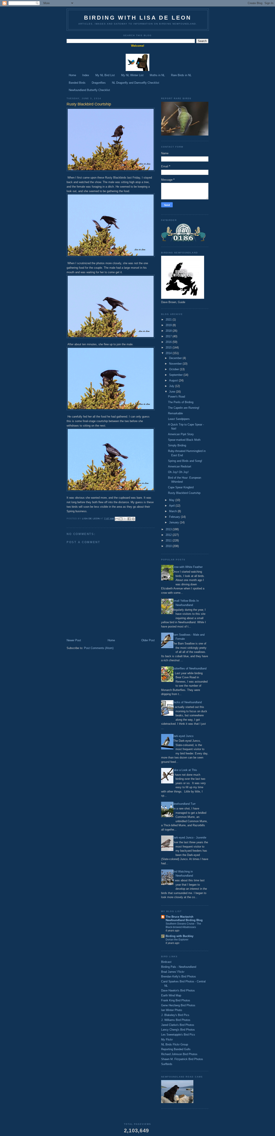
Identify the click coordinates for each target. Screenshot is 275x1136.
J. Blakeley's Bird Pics (175, 1015)
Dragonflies (99, 82)
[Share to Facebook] (129, 519)
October (174, 369)
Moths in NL (157, 75)
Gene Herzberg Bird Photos (178, 1005)
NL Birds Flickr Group (174, 1044)
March (173, 511)
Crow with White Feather (187, 567)
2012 (169, 534)
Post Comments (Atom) (98, 648)
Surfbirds (166, 1064)
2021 (169, 319)
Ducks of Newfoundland (187, 702)
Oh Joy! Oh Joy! (178, 472)
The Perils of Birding (180, 402)
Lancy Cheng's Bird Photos (178, 1029)
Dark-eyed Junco (182, 736)
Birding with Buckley (179, 936)
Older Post (148, 640)
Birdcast (166, 961)
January (174, 522)
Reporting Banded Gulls (176, 1049)
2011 (169, 540)
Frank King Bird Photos (175, 1000)
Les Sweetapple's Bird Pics (178, 1034)
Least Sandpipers (179, 419)
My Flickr (167, 1039)
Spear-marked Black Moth (184, 439)
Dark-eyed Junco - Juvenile (189, 837)
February (175, 516)
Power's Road (176, 396)
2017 (169, 336)
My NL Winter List (132, 75)
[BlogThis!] (121, 519)
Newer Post (74, 640)
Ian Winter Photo (171, 1010)
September (176, 374)
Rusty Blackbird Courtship (184, 493)
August (174, 380)
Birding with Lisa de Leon (138, 17)
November (176, 363)
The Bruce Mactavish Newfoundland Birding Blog (184, 918)
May (172, 500)
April (172, 505)
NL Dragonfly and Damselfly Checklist (135, 82)
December (176, 358)
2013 (169, 529)
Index (85, 75)
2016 (169, 342)
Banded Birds (77, 82)
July (172, 386)
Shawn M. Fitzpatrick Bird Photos (182, 1059)
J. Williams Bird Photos (175, 1020)
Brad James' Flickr (172, 971)
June (172, 391)
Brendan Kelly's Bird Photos (178, 976)
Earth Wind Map (171, 995)
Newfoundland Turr (184, 803)
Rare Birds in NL (181, 75)
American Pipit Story (181, 434)
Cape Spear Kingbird (181, 487)
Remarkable (175, 413)
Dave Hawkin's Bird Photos (178, 990)
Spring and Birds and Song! (185, 460)
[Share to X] (125, 519)
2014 (169, 353)
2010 (169, 546)
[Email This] (117, 519)
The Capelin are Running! (183, 407)
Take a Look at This (184, 770)
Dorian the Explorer (177, 939)
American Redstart (179, 466)
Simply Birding (177, 445)
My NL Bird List (105, 75)
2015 (169, 347)
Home (72, 75)
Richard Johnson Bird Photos (179, 1054)
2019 (169, 325)
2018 (169, 330)
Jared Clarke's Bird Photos (177, 1025)
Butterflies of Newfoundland (189, 668)
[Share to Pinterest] (133, 519)
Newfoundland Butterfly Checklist (89, 90)
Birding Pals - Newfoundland (178, 966)
